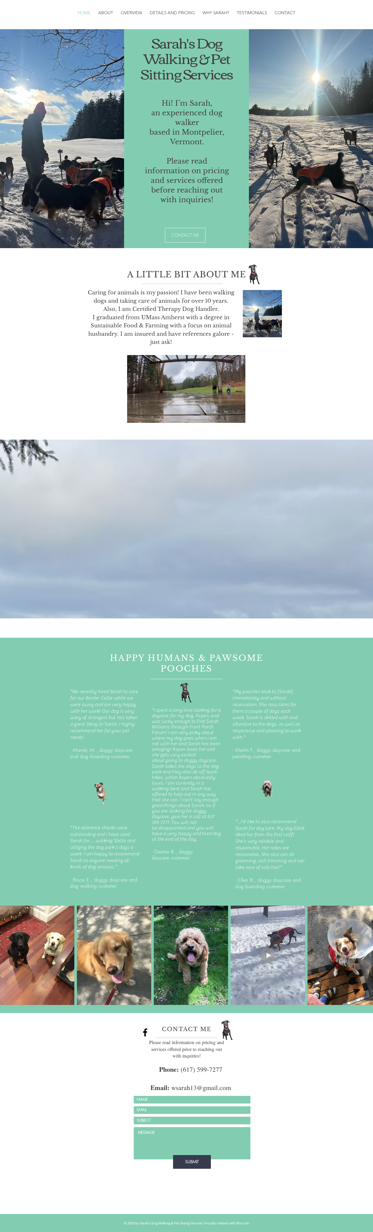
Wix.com (242, 1223)
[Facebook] (145, 1032)
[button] (238, 417)
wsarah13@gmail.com (190, 1087)
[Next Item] (364, 955)
